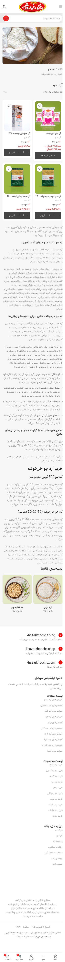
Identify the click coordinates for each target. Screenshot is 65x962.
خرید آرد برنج (56, 765)
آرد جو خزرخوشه (53, 133)
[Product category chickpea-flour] (17, 595)
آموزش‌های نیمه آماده (52, 745)
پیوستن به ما (56, 858)
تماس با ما (57, 864)
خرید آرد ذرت (56, 799)
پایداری (59, 836)
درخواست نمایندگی (53, 853)
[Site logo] (32, 7)
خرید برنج (57, 788)
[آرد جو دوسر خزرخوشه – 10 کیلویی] (48, 179)
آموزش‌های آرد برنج (53, 700)
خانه (60, 69)
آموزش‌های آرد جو (54, 717)
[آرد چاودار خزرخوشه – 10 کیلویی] (17, 179)
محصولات (57, 841)
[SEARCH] (6, 18)
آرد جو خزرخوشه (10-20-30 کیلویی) (40, 511)
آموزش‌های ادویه (54, 751)
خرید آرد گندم (56, 776)
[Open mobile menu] (61, 6)
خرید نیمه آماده (55, 810)
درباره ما (58, 830)
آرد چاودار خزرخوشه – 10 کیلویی (18, 198)
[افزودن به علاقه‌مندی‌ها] (39, 106)
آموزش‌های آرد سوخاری (51, 728)
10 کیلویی (33, 53)
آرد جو (58, 137)
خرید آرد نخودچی (54, 771)
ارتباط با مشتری (55, 847)
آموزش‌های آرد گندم (53, 711)
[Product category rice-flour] (47, 595)
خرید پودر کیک (55, 805)
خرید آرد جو (57, 782)
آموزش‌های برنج (55, 723)
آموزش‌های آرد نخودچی (51, 705)
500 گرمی (51, 53)
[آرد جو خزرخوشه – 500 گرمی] (17, 116)
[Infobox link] (44, 635)
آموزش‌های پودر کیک (52, 740)
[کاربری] (4, 6)
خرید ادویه (57, 816)
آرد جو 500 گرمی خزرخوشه (46, 477)
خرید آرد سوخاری (54, 793)
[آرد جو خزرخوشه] (48, 116)
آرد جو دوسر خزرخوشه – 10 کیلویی (48, 198)
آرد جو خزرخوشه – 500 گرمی (19, 135)
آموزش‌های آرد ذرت (53, 734)
